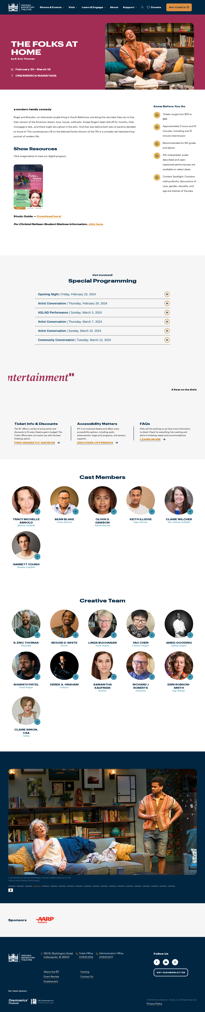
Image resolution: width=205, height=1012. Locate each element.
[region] (102, 830)
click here (95, 224)
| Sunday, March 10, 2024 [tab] (69, 330)
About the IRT (51, 971)
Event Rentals (51, 976)
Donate (156, 7)
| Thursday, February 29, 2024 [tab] (72, 303)
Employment (51, 981)
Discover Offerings (95, 442)
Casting (84, 971)
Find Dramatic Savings (34, 442)
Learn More (150, 439)
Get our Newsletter (171, 972)
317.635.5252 (86, 957)
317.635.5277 (106, 957)
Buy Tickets (177, 7)
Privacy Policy (154, 1003)
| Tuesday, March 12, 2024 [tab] (74, 340)
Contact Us (86, 976)
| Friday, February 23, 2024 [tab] (67, 294)
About (114, 7)
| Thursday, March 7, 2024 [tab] (70, 321)
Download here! (49, 216)
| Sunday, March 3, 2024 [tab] (70, 312)
